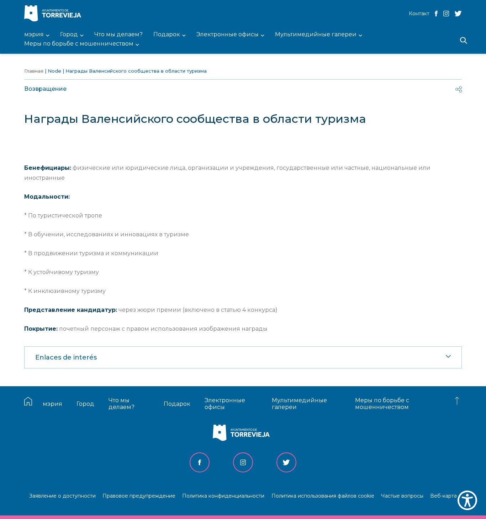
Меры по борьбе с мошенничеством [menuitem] (78, 44)
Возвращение (45, 88)
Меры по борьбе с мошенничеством (382, 403)
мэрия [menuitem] (34, 35)
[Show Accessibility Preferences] (467, 500)
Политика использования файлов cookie (322, 496)
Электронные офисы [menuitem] (227, 35)
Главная (33, 71)
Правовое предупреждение (138, 496)
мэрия (52, 403)
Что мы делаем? (121, 403)
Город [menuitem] (69, 35)
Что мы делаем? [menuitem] (118, 35)
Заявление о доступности (62, 496)
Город (85, 403)
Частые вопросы (402, 496)
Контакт (419, 13)
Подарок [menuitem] (166, 35)
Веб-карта (443, 496)
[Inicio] (54, 14)
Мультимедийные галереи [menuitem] (315, 35)
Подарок (177, 403)
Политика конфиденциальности (223, 496)
